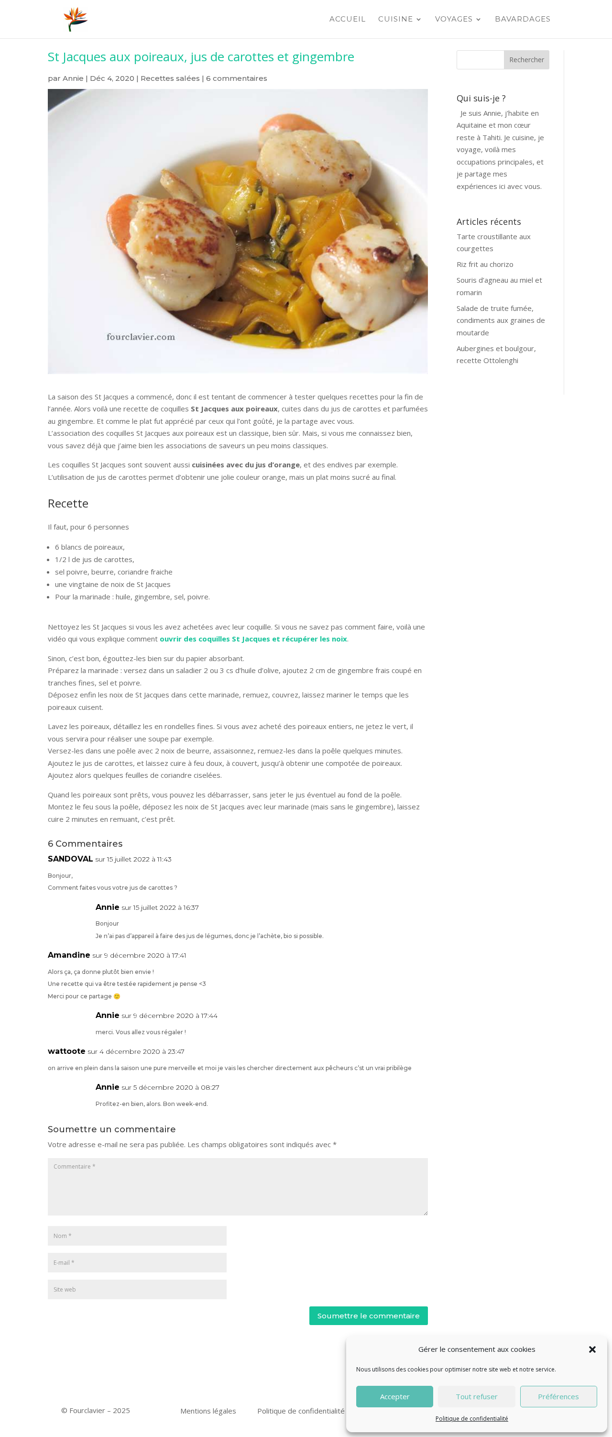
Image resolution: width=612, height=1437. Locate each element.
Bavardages (523, 19)
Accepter (395, 1396)
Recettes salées (170, 78)
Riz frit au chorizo (485, 264)
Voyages (454, 19)
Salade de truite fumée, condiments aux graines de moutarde (501, 320)
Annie (73, 78)
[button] (592, 1349)
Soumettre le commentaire (368, 1315)
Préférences (558, 1396)
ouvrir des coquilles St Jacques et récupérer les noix (253, 638)
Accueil (347, 19)
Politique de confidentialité (472, 1419)
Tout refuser (477, 1396)
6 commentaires (236, 78)
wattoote (67, 1051)
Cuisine (395, 19)
